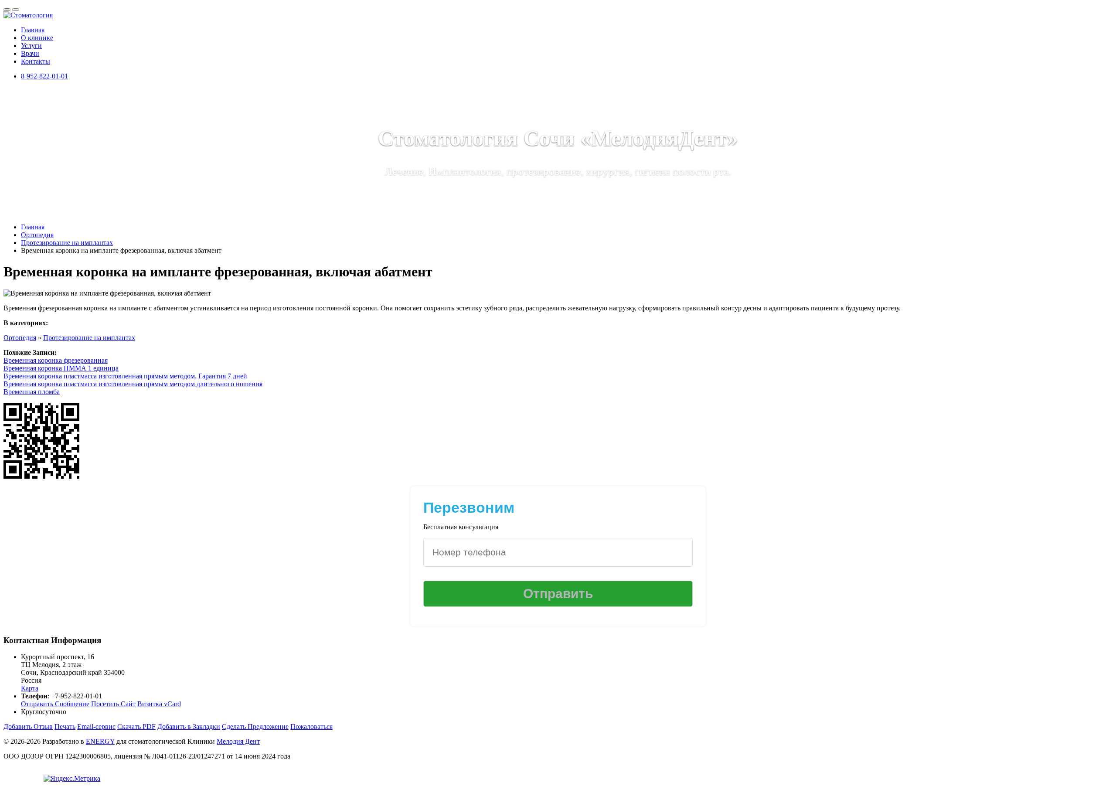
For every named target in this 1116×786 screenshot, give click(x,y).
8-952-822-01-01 (44, 76)
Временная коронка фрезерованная (55, 360)
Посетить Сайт (113, 704)
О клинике (37, 37)
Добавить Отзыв (28, 726)
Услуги (31, 45)
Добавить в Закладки (188, 726)
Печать (64, 726)
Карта (29, 688)
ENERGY (100, 741)
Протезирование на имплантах (89, 337)
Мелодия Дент (238, 741)
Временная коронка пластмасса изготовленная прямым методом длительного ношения (132, 384)
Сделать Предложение (255, 726)
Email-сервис (96, 726)
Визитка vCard (159, 704)
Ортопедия (19, 337)
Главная (32, 30)
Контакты (35, 61)
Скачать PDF (136, 726)
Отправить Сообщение (55, 704)
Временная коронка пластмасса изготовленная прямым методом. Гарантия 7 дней (125, 376)
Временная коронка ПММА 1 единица (61, 368)
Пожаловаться (311, 726)
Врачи (30, 53)
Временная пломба (31, 391)
